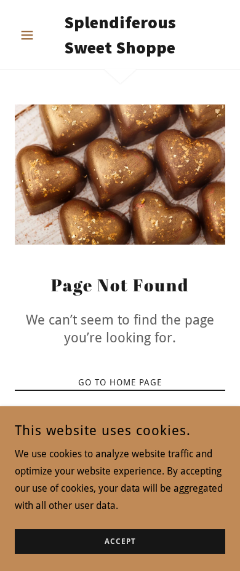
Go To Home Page (120, 382)
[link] (119, 35)
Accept (120, 541)
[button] (30, 35)
